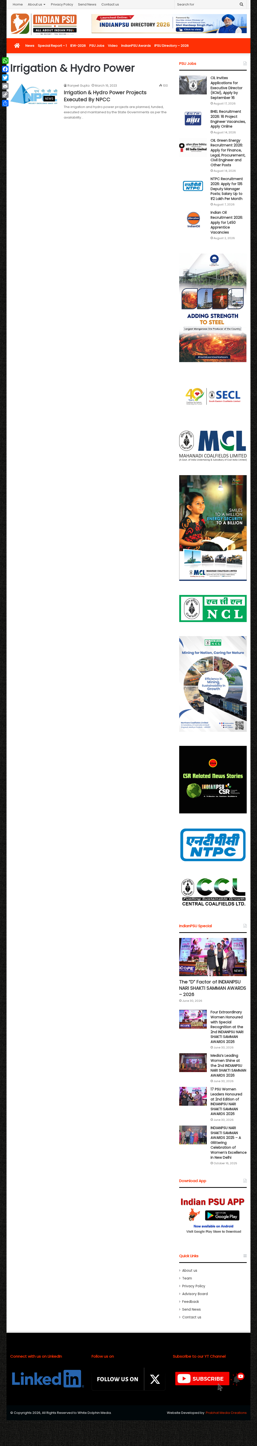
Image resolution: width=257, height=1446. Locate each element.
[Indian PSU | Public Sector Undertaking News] (44, 24)
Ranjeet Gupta (79, 85)
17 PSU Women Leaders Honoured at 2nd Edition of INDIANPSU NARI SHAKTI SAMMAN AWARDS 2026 (226, 1101)
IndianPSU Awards (136, 45)
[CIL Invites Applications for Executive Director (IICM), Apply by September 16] (193, 85)
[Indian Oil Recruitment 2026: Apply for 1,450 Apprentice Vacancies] (193, 219)
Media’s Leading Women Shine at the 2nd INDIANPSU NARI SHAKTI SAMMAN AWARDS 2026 (228, 1065)
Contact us (110, 4)
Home (18, 4)
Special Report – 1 (52, 45)
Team (187, 1278)
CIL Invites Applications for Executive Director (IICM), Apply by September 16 (226, 87)
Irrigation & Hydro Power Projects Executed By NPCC (105, 96)
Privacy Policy (62, 4)
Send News (87, 4)
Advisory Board (195, 1294)
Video (113, 45)
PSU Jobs (96, 45)
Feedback (190, 1301)
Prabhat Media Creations (226, 1412)
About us (35, 4)
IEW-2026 (78, 45)
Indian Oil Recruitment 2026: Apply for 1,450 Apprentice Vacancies (227, 222)
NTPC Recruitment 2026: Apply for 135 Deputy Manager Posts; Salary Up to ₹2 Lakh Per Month (227, 188)
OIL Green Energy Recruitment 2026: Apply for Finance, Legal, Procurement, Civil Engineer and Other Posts (228, 153)
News (29, 45)
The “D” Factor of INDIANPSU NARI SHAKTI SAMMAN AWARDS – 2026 (212, 988)
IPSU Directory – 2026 (171, 45)
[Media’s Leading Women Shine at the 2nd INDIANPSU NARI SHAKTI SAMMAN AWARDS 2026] (193, 1062)
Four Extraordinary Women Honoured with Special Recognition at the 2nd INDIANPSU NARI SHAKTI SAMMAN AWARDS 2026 (227, 1027)
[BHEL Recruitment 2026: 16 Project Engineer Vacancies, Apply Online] (193, 118)
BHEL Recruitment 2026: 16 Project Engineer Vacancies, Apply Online (228, 119)
